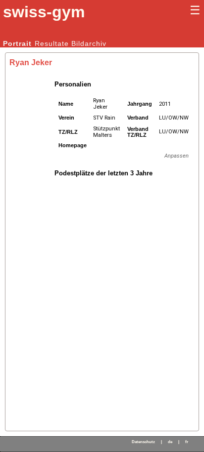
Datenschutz (143, 442)
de (170, 442)
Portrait (17, 43)
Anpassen (176, 156)
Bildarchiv (88, 43)
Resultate (52, 43)
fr (186, 442)
